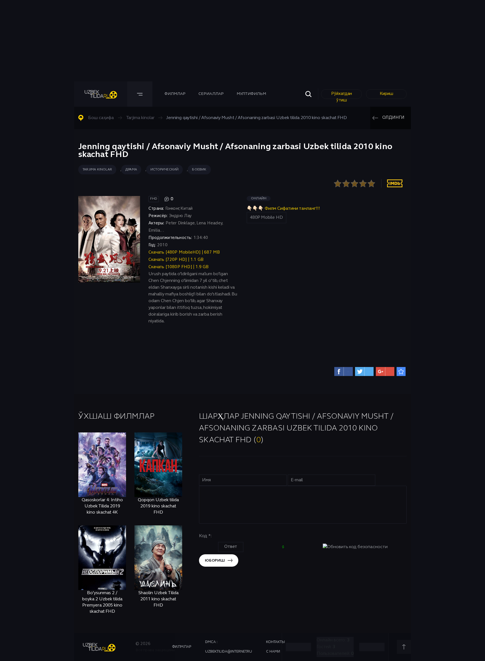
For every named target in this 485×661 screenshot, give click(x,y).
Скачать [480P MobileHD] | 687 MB (184, 252)
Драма (131, 169)
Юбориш (215, 560)
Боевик (199, 169)
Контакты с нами (275, 647)
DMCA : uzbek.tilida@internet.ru (228, 647)
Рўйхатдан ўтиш (341, 95)
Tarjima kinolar (97, 169)
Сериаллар (211, 94)
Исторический (164, 169)
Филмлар (175, 94)
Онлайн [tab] (258, 198)
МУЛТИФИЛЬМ (251, 94)
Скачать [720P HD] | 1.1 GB (175, 260)
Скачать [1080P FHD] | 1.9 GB (178, 267)
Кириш (386, 94)
